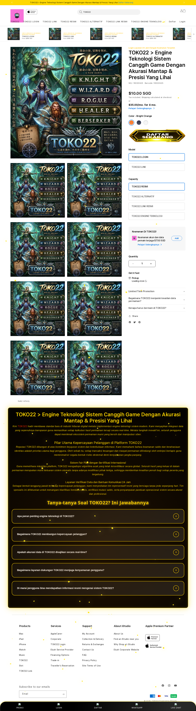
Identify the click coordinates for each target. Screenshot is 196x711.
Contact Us (88, 650)
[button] (14, 21)
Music (22, 655)
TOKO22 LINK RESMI (116, 21)
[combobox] (108, 12)
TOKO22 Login (58, 644)
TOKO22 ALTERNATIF (91, 21)
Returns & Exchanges (93, 644)
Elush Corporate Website (126, 650)
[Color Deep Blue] (139, 122)
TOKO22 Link (25, 671)
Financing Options (60, 655)
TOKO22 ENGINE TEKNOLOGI (146, 21)
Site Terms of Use (91, 666)
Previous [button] (11, 2)
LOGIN (59, 708)
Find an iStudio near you (126, 639)
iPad (21, 639)
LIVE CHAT (176, 708)
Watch (22, 650)
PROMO (20, 708)
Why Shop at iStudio (124, 644)
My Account (88, 634)
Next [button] (184, 2)
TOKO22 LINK (50, 21)
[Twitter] (135, 323)
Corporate (56, 639)
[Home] (17, 15)
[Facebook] (131, 323)
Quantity (133, 256)
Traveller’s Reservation (62, 666)
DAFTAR (98, 708)
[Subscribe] (63, 694)
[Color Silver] (145, 122)
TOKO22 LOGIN (31, 21)
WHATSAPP (137, 708)
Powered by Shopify (168, 701)
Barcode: (149, 83)
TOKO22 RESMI (68, 21)
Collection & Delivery (93, 639)
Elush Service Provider (62, 650)
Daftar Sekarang (125, 3)
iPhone (22, 644)
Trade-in (55, 660)
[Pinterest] (140, 323)
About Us (118, 634)
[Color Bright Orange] (131, 122)
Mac (21, 634)
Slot (21, 666)
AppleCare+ (56, 634)
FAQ (84, 655)
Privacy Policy (89, 660)
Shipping (146, 97)
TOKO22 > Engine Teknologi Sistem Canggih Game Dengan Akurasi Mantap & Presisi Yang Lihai (81, 3)
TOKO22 (14, 21)
